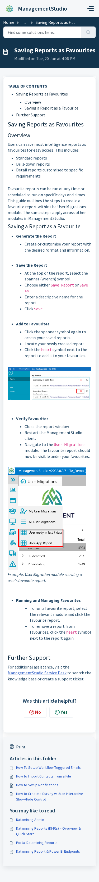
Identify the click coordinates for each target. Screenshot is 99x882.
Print (21, 746)
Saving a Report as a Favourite (51, 108)
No (38, 712)
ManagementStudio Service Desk (37, 672)
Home (8, 22)
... (25, 22)
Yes (64, 712)
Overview (33, 102)
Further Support (30, 114)
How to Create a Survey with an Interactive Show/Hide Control (49, 796)
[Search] (88, 32)
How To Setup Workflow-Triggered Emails (48, 767)
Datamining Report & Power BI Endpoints (48, 851)
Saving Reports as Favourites (42, 94)
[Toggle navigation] (90, 8)
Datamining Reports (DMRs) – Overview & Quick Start (48, 831)
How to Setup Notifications (37, 785)
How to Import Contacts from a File (43, 776)
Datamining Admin (30, 819)
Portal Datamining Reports (37, 842)
